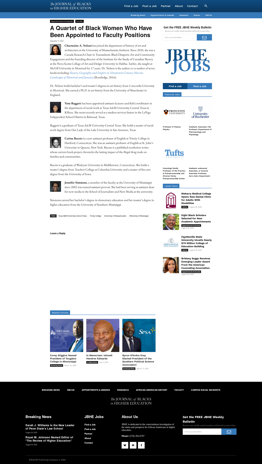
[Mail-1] (133, 445)
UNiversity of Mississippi (139, 216)
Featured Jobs (172, 94)
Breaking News (56, 365)
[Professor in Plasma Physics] (174, 112)
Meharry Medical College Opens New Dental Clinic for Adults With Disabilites (196, 198)
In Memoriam (92, 362)
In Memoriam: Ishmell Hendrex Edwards (99, 357)
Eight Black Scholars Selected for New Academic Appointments (196, 218)
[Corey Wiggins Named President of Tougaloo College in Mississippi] (66, 335)
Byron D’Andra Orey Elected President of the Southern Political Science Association (138, 360)
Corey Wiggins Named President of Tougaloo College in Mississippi (63, 358)
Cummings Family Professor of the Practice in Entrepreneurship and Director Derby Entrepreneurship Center (174, 173)
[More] (126, 222)
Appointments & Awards (62, 21)
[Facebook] (141, 445)
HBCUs (184, 207)
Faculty (79, 21)
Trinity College (95, 216)
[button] (206, 6)
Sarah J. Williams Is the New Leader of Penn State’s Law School (50, 426)
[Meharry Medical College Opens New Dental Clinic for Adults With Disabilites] (171, 200)
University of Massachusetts (115, 216)
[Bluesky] (125, 445)
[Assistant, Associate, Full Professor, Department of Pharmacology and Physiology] (200, 112)
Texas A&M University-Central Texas (72, 216)
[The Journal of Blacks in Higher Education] (70, 6)
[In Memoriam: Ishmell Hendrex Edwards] (102, 335)
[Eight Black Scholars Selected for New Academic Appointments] (171, 222)
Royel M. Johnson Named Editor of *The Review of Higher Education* (49, 439)
